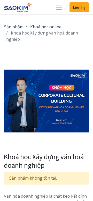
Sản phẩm (14, 27)
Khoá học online (45, 27)
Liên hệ (79, 7)
